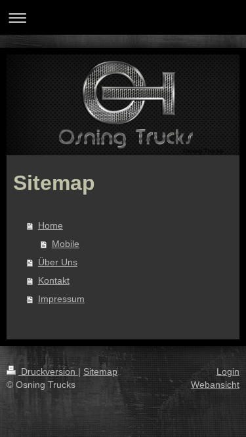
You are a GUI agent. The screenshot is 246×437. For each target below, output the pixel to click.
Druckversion (48, 371)
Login (227, 371)
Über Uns (57, 262)
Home (50, 225)
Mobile (65, 243)
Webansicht (215, 384)
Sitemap (100, 371)
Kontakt (54, 280)
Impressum (61, 299)
